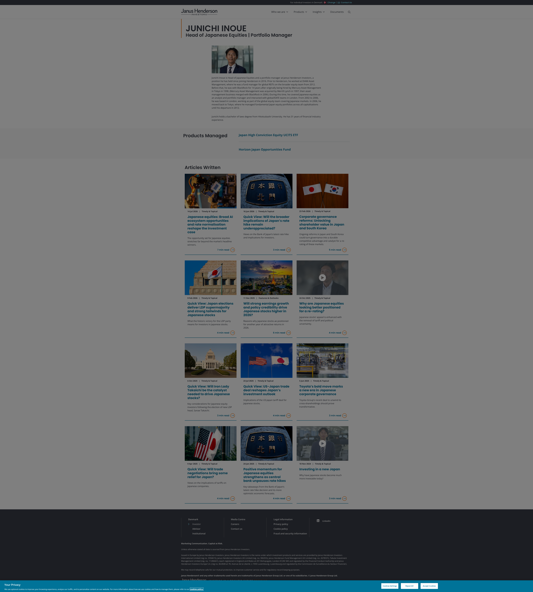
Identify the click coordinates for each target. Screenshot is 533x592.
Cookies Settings (390, 585)
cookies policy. (196, 589)
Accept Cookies (429, 585)
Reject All (409, 585)
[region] (266, 586)
